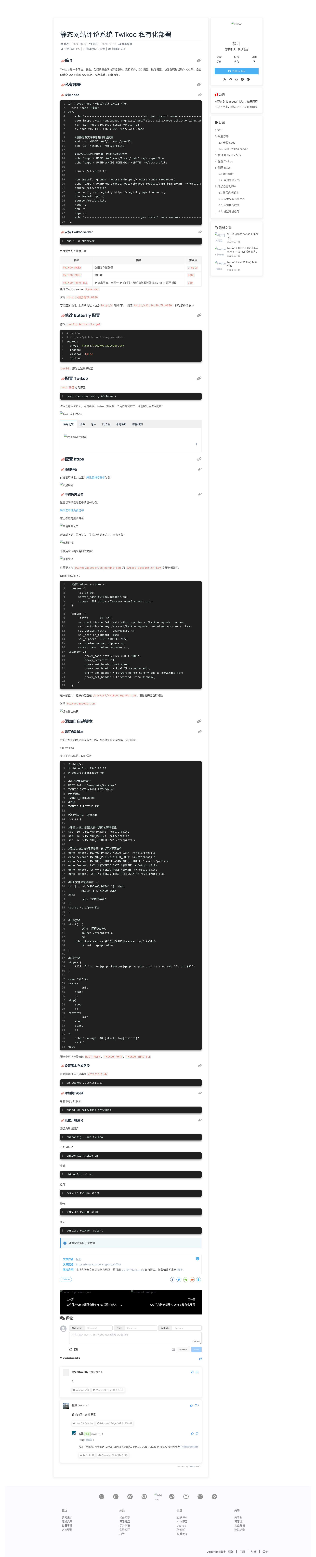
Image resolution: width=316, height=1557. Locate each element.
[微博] (130, 1496)
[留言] (200, 1496)
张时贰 (181, 1530)
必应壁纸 (67, 1530)
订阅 (253, 1551)
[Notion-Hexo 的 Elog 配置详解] (220, 266)
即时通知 (121, 424)
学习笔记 (124, 1526)
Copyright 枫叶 (216, 1551)
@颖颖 (89, 1439)
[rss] (214, 1496)
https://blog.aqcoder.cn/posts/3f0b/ (98, 1264)
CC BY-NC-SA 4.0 (133, 1269)
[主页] (171, 1496)
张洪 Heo (182, 1517)
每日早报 (67, 1526)
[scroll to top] (197, 444)
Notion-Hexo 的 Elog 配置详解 (242, 263)
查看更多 (182, 1534)
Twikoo (66, 1279)
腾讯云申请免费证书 (72, 510)
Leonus (181, 1526)
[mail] (101, 1496)
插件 (82, 424)
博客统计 (239, 1521)
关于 (265, 1551)
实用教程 (124, 1530)
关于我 (238, 1517)
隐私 (93, 424)
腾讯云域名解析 (95, 477)
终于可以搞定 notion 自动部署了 (242, 235)
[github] (144, 1496)
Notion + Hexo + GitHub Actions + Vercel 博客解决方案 (242, 250)
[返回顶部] (158, 1496)
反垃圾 (106, 424)
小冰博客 (182, 1521)
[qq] (115, 1496)
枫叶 (10, 4)
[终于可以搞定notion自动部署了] (220, 238)
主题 (242, 1551)
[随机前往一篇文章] (308, 5)
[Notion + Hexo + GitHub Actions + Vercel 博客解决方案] (220, 252)
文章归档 (239, 1526)
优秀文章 (124, 1517)
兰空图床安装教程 (189, 1446)
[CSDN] (248, 79)
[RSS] (224, 79)
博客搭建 (127, 44)
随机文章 (67, 1521)
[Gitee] (242, 79)
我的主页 (67, 1517)
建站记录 (239, 1530)
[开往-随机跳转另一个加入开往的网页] (303, 5)
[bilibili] (236, 79)
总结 (122, 1534)
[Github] (230, 79)
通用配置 (68, 424)
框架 (230, 1551)
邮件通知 (137, 424)
